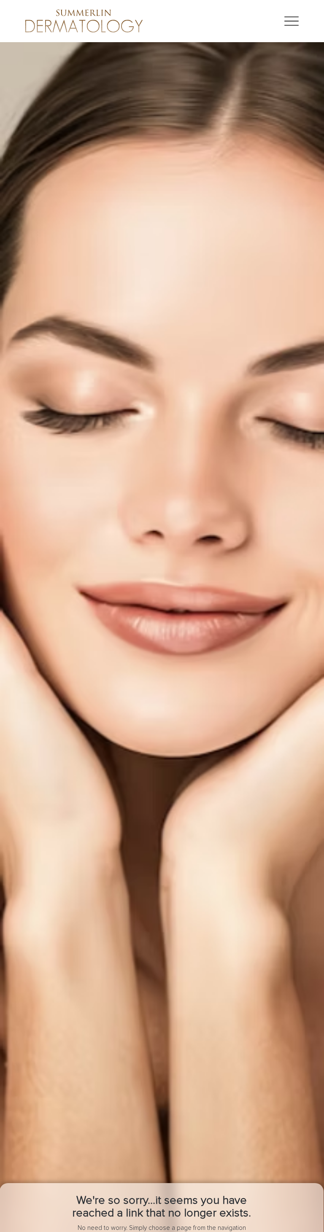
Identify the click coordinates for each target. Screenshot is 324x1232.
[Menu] (291, 21)
